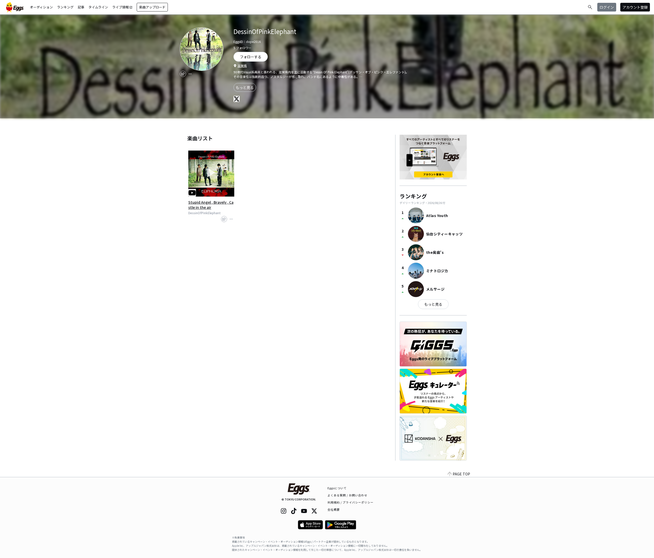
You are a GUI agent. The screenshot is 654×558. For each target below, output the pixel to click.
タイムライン (98, 7)
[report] (190, 74)
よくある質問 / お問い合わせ (348, 495)
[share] (183, 74)
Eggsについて (337, 488)
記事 (81, 7)
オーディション (41, 7)
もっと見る (245, 87)
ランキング (65, 7)
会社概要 (334, 509)
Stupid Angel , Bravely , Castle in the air (210, 205)
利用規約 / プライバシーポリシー (351, 502)
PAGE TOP (461, 473)
